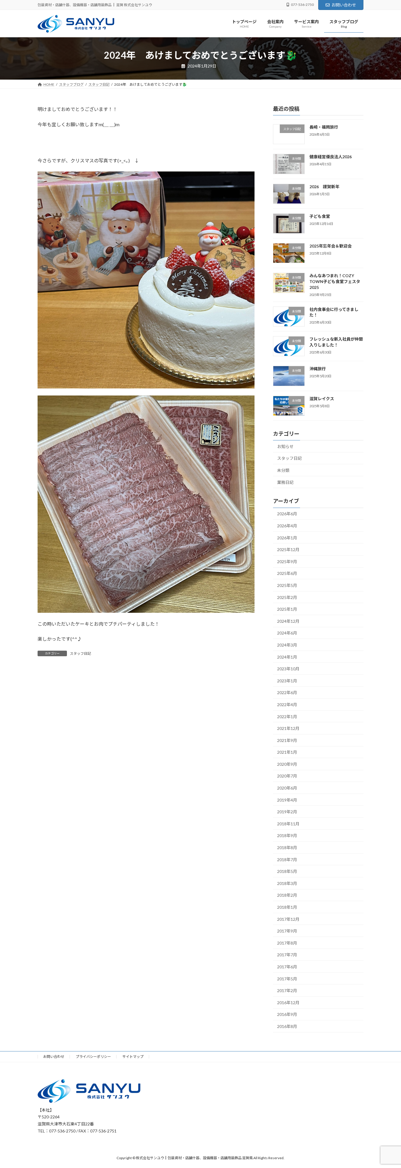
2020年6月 (287, 787)
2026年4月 (287, 525)
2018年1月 (287, 907)
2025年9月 (287, 561)
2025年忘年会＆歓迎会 (330, 246)
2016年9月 (287, 1014)
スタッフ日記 (80, 653)
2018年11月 (288, 823)
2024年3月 (287, 644)
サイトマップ (133, 1056)
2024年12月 (288, 621)
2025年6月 (287, 573)
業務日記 (285, 482)
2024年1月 (287, 656)
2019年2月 (287, 811)
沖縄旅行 (317, 368)
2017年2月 (287, 990)
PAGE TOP (386, 1127)
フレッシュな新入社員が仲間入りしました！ (336, 341)
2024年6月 (287, 633)
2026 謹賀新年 (324, 186)
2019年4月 (287, 799)
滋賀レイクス (321, 398)
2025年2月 (287, 597)
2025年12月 (288, 549)
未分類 (283, 470)
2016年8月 (287, 1026)
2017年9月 (287, 931)
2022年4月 (287, 704)
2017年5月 (287, 978)
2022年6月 (287, 692)
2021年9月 (287, 740)
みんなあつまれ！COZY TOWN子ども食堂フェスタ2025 (334, 281)
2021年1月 (287, 752)
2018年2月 (287, 895)
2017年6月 (287, 966)
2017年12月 (288, 919)
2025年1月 (287, 609)
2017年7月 (287, 954)
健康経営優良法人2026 (330, 156)
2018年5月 (287, 871)
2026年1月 (287, 537)
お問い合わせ (343, 4)
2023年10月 (288, 669)
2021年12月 (288, 728)
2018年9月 (287, 835)
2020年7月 (287, 776)
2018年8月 (287, 847)
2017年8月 (287, 942)
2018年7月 (287, 859)
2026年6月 (287, 513)
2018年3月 (287, 883)
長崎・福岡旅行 (323, 126)
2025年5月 (287, 585)
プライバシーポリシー (93, 1056)
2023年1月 (287, 680)
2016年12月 (288, 1002)
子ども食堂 (319, 216)
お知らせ (285, 446)
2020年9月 (287, 764)
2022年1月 (287, 716)
